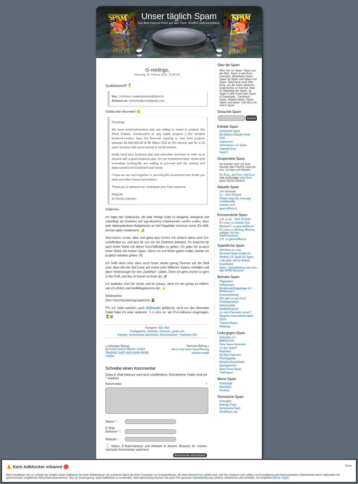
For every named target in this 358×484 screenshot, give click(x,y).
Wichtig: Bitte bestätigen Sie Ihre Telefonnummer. (237, 232)
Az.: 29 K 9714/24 (230, 195)
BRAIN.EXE (226, 340)
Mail (166, 327)
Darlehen (152, 331)
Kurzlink (122, 334)
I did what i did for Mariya (234, 260)
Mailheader (153, 308)
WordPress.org (228, 411)
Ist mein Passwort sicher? (235, 312)
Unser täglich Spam (179, 16)
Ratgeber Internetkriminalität (236, 316)
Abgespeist (226, 281)
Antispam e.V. (227, 337)
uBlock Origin (280, 477)
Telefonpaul (226, 372)
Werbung (224, 326)
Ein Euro (224, 174)
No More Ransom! (230, 355)
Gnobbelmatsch (228, 308)
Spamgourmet (227, 365)
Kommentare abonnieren (143, 334)
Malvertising (195, 474)
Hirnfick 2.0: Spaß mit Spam (236, 257)
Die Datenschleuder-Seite (234, 134)
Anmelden (225, 401)
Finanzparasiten (228, 301)
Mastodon (225, 386)
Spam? (223, 152)
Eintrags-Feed (227, 404)
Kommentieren (168, 334)
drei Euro (236, 174)
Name (110, 421)
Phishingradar (227, 358)
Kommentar (156, 383)
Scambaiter (226, 264)
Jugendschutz (227, 148)
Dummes (165, 331)
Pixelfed (224, 390)
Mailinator (225, 351)
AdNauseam (226, 284)
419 (160, 327)
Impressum (226, 141)
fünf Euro (249, 174)
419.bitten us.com (230, 250)
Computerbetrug (228, 294)
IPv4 (176, 312)
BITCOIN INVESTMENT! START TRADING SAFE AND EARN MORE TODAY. (127, 353)
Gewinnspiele (227, 305)
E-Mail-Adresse (112, 429)
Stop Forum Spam (230, 369)
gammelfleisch (228, 208)
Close (348, 465)
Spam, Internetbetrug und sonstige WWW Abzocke (238, 269)
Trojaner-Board (228, 323)
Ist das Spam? (228, 347)
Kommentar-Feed (229, 408)
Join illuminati (227, 191)
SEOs (223, 319)
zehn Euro (245, 177)
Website (110, 439)
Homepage (225, 383)
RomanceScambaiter (231, 362)
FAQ (222, 138)
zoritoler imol (227, 205)
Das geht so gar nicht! (232, 298)
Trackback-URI (188, 334)
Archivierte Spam (229, 131)
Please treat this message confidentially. (235, 200)
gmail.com (178, 331)
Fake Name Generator (232, 344)
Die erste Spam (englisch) (234, 253)
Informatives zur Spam (233, 145)
